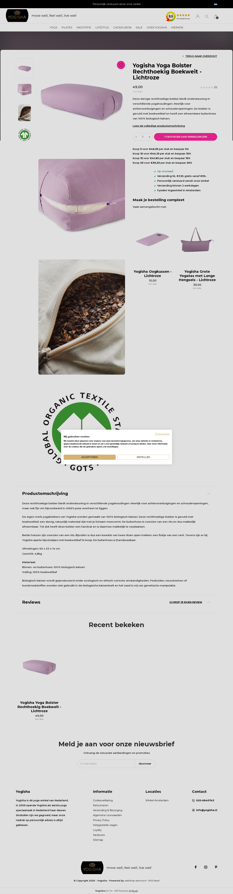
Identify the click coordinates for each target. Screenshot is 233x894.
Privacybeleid (162, 434)
